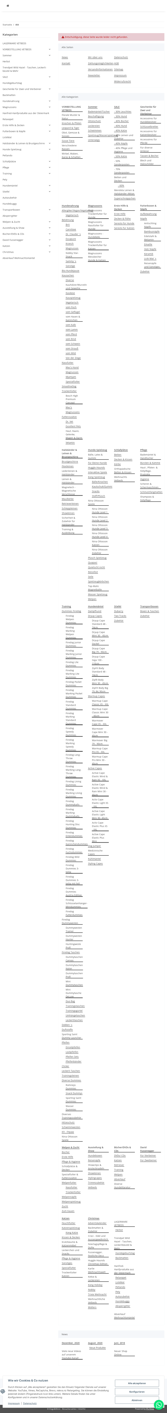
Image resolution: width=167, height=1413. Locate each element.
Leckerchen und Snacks (70, 1252)
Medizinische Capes (95, 852)
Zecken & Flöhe (122, 218)
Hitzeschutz (94, 121)
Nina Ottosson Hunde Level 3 (100, 527)
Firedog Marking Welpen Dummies (71, 632)
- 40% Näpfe (121, 143)
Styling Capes (95, 863)
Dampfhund (94, 611)
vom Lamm (72, 329)
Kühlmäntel (94, 858)
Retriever (119, 1164)
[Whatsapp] (159, 1405)
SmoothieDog (69, 386)
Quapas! (92, 562)
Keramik (148, 253)
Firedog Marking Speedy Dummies (71, 745)
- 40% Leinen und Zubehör (123, 137)
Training (118, 1169)
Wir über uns (95, 57)
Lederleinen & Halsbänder (69, 472)
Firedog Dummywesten (70, 921)
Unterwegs (94, 139)
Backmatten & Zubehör (95, 1229)
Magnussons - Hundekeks (95, 235)
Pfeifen (65, 1042)
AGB (116, 63)
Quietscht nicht (96, 567)
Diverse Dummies (71, 1080)
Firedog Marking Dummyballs (72, 813)
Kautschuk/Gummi (102, 486)
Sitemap (118, 69)
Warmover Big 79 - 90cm (99, 742)
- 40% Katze (120, 130)
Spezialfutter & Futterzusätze (70, 1176)
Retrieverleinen (70, 503)
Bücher (66, 1152)
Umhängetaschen (75, 1015)
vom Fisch (71, 307)
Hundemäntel (10, 185)
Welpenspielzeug (71, 1201)
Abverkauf (119, 1179)
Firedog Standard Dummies (71, 705)
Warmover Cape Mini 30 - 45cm (100, 732)
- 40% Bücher (121, 121)
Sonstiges (67, 1263)
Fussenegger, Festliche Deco (96, 1254)
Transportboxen (11, 209)
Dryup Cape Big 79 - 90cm (99, 650)
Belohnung (68, 219)
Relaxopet (120, 1277)
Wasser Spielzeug (97, 594)
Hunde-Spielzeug (12, 149)
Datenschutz (30, 1403)
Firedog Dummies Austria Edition (74, 892)
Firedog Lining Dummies (73, 783)
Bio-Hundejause (70, 270)
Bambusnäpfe (151, 231)
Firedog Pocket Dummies (74, 683)
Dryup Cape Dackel (98, 642)
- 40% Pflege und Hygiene (123, 150)
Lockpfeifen (72, 1051)
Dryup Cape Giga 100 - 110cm (98, 660)
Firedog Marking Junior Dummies (74, 654)
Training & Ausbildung (68, 531)
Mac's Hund (72, 367)
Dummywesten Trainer (74, 929)
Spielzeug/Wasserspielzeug (103, 135)
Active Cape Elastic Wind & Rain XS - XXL (100, 776)
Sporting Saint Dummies (73, 1099)
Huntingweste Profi (73, 945)
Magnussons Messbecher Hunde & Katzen (97, 257)
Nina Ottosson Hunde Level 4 (100, 535)
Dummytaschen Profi (74, 975)
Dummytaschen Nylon (74, 967)
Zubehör (145, 271)
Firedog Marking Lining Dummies (74, 793)
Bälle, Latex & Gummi (95, 456)
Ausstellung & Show (13, 227)
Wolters (92, 1307)
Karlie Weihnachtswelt (97, 1270)
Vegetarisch (72, 215)
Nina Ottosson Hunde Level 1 (100, 510)
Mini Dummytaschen (74, 983)
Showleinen (68, 513)
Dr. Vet (69, 421)
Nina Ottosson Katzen (100, 543)
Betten (117, 454)
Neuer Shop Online (120, 1353)
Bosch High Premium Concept (72, 399)
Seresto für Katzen (124, 228)
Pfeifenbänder (73, 1061)
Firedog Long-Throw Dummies (73, 758)
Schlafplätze (9, 161)
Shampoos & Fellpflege (147, 498)
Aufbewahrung (148, 213)
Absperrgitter (122, 1305)
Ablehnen (137, 1400)
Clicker (65, 1066)
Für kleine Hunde (97, 462)
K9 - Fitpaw (68, 1131)
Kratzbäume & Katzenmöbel (69, 1243)
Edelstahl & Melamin (150, 238)
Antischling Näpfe (150, 225)
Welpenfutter (69, 1182)
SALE (5, 76)
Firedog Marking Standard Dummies (71, 718)
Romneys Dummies (71, 1086)
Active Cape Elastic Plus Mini (98, 838)
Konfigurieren (137, 1391)
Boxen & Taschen (149, 611)
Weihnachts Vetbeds (120, 478)
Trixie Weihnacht (97, 1294)
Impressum (14, 1403)
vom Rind (71, 338)
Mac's (69, 407)
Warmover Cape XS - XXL (99, 722)
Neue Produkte (97, 1347)
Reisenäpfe (94, 1160)
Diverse (70, 280)
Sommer (7, 55)
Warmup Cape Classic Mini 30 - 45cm (100, 712)
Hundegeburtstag (125, 1253)
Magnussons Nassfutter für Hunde (96, 225)
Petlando (120, 1287)
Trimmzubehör (96, 1182)
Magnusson (72, 248)
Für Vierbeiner (148, 1155)
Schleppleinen (69, 508)
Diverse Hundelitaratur (122, 1185)
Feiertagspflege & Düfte (97, 1246)
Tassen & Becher (149, 155)
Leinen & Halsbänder (68, 481)
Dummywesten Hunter (74, 937)
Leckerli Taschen (71, 1070)
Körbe (117, 464)
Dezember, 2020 (71, 1342)
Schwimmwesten (71, 1127)
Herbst (119, 1229)
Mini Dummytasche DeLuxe (73, 993)
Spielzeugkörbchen (98, 581)
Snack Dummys (74, 1093)
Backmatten (121, 1257)
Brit (68, 224)
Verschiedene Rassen (69, 147)
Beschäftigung (96, 116)
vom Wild (71, 353)
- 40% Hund (120, 125)
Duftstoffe (67, 1029)
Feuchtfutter (68, 1223)
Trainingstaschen (75, 1005)
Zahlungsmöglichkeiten (101, 63)
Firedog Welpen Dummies (71, 619)
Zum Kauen (68, 1210)
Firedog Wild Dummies (72, 858)
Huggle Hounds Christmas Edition (97, 1262)
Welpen (92, 599)
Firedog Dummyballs (72, 803)
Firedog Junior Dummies (73, 644)
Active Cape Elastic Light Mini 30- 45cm (99, 814)
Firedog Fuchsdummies (74, 850)
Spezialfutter (73, 381)
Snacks (95, 491)
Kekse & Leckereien (94, 1278)
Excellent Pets (73, 426)
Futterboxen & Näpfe (14, 131)
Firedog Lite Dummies (72, 664)
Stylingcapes (95, 1177)
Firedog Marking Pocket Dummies (74, 693)
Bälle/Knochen (100, 481)
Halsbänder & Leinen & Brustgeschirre (24, 143)
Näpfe (143, 218)
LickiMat (119, 1282)
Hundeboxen (95, 1155)
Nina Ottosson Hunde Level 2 (100, 518)
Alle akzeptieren (137, 1383)
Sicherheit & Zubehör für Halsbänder (68, 521)
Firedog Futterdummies (74, 913)
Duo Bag (70, 1001)
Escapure (71, 238)
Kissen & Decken (71, 1237)
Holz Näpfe (150, 249)
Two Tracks (120, 615)
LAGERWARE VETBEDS (121, 1223)
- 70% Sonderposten (121, 171)
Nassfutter (67, 362)
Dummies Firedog (71, 611)
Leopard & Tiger (70, 127)
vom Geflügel (73, 311)
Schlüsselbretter (149, 126)
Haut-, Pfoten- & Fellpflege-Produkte (149, 471)
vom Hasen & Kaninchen (73, 318)
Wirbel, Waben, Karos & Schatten (71, 155)
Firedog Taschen (71, 952)
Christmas (8, 252)
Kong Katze (72, 1232)
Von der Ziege (73, 357)
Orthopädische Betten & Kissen (122, 470)
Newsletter (94, 75)
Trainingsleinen (70, 1075)
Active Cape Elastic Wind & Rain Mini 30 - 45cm (100, 789)
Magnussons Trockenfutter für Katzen (97, 245)
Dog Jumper (94, 845)
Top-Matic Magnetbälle (95, 588)
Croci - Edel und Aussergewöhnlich (98, 1237)
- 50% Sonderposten (121, 162)
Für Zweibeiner (148, 1160)
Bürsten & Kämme (150, 462)
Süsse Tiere (68, 140)
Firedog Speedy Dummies (71, 732)
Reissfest (93, 571)
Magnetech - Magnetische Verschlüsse (69, 491)
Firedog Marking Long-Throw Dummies (73, 771)
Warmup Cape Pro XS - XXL (100, 750)
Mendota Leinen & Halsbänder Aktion (124, 192)
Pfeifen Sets (72, 1056)
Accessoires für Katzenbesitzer (148, 133)
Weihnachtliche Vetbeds (96, 1300)
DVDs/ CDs (120, 1155)
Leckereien (94, 125)
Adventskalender (97, 1223)
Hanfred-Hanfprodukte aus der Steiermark (124, 1269)
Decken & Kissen (123, 459)
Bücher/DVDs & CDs (13, 233)
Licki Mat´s (150, 258)
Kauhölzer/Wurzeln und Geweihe (76, 286)
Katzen (118, 1160)
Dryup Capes (95, 615)
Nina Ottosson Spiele (96, 502)
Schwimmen (94, 130)
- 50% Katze (120, 156)
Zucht (65, 1206)
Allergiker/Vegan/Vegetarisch (77, 210)
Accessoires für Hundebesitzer (148, 120)
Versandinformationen (100, 69)
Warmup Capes (96, 696)
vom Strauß (72, 348)
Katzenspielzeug (71, 1227)
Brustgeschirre (70, 461)
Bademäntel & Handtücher (148, 456)
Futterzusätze (69, 416)
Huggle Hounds (96, 467)
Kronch (70, 243)
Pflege (6, 167)
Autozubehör (122, 1296)
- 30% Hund (120, 116)
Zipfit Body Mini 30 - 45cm (100, 681)
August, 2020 (95, 1342)
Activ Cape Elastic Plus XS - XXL (99, 826)
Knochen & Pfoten (71, 123)
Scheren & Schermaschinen (149, 485)
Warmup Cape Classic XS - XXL (100, 702)
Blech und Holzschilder (147, 162)
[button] (26, 49)
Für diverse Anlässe (146, 149)
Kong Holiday (95, 1284)
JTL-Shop (150, 1408)
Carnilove (71, 229)
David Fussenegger (13, 239)
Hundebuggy (122, 1301)
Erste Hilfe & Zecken (13, 125)
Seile (90, 576)
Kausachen (68, 275)
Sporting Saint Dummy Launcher (71, 1036)
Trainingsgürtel (74, 1010)
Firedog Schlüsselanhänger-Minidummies (76, 903)
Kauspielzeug (73, 297)
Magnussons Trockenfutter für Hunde (97, 214)
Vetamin (70, 442)
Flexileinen (68, 466)
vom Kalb (71, 324)
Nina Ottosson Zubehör (100, 551)
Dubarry (118, 611)
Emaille (148, 244)
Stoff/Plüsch (98, 495)
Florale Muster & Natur (71, 116)
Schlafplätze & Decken (69, 1168)
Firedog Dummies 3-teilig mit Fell (73, 880)
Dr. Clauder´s (73, 234)
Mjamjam (71, 376)
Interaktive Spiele (97, 472)
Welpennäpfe (69, 1196)
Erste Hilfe (119, 213)
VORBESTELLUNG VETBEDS (17, 49)
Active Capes (95, 768)
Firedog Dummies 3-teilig (72, 868)
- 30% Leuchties (122, 111)
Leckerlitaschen (74, 1020)
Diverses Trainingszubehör (71, 1116)
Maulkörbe (68, 498)
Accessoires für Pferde (148, 141)
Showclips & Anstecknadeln (96, 1166)
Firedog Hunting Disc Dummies (73, 824)
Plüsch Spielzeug (97, 557)
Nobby (91, 1289)
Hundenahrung (11, 101)
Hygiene (144, 479)
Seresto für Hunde (124, 223)
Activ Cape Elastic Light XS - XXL (100, 803)
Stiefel (6, 191)
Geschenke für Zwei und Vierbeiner (22, 89)
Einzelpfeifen (73, 1047)
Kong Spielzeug (96, 477)
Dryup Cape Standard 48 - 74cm (99, 624)
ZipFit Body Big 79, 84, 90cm (100, 689)
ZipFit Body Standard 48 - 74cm (99, 672)
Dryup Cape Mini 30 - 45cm (100, 634)
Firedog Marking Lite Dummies (72, 674)
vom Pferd (71, 334)
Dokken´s (67, 1024)
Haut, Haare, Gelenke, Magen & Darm (74, 434)
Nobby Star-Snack (72, 254)
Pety (117, 1291)
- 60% (121, 185)
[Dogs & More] (8, 5)
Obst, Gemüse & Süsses (70, 134)
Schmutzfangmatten (151, 492)
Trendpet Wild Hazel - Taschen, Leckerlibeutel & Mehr (123, 1243)
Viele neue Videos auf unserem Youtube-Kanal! (71, 1354)
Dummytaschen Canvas (74, 958)
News (65, 57)
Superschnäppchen (125, 198)
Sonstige (70, 265)
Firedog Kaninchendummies (77, 842)
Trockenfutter (69, 391)
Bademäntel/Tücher (99, 111)
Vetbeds (92, 1187)
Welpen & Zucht (11, 221)
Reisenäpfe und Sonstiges (152, 265)
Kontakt (66, 63)
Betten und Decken (120, 179)
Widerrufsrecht (122, 81)
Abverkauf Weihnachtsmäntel (124, 1316)
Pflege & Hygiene (71, 1161)
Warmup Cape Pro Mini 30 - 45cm (100, 760)
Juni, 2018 (119, 1342)
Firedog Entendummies (74, 834)
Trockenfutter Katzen (69, 1274)
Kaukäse (70, 292)
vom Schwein (73, 343)
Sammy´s (71, 261)
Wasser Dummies (71, 1107)
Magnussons (73, 412)
